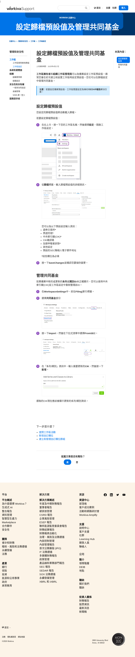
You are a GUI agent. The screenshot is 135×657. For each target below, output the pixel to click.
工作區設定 (42, 41)
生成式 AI (7, 507)
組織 (11, 74)
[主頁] (20, 8)
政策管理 (44, 559)
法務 (4, 554)
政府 (4, 582)
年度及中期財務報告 (50, 503)
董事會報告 (45, 507)
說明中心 (84, 528)
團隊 (4, 539)
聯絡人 (83, 546)
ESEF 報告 (45, 522)
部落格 (83, 503)
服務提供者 (14, 99)
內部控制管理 (46, 541)
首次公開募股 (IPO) (50, 548)
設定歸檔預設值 (122, 60)
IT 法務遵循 (45, 552)
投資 (4, 574)
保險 (4, 570)
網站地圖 (21, 637)
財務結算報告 (46, 529)
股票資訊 (84, 604)
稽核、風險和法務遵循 (14, 546)
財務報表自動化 (48, 533)
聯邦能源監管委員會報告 (53, 526)
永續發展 (7, 550)
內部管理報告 (46, 544)
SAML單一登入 (19, 95)
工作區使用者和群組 (21, 63)
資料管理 (7, 515)
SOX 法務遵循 (47, 574)
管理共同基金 (122, 66)
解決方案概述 (46, 500)
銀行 (4, 567)
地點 (81, 570)
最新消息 (84, 608)
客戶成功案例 (86, 507)
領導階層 (84, 563)
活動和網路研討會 (89, 511)
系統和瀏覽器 (15, 70)
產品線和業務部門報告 (51, 563)
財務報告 (84, 600)
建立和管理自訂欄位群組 (52, 439)
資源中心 (84, 500)
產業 (4, 563)
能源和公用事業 (11, 578)
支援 (81, 524)
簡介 (81, 559)
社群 (81, 535)
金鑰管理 (16, 91)
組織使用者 (17, 77)
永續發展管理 (46, 578)
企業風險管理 (46, 518)
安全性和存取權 (16, 84)
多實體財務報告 (48, 555)
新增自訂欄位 (46, 435)
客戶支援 (84, 531)
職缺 (81, 580)
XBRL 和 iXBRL (48, 581)
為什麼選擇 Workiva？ (14, 503)
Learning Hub (87, 539)
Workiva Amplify (88, 515)
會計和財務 (8, 542)
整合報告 (7, 511)
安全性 (5, 529)
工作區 (33, 41)
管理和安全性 (23, 41)
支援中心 (12, 41)
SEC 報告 (44, 566)
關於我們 (84, 583)
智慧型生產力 (9, 518)
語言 (99, 8)
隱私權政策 (11, 637)
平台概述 (7, 500)
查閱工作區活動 (47, 432)
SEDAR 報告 (46, 570)
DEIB (82, 567)
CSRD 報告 (45, 515)
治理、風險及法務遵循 (51, 537)
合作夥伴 (7, 526)
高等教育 (7, 585)
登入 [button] (123, 7)
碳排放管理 (45, 511)
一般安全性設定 (19, 88)
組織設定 (16, 81)
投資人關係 (85, 597)
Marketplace (9, 522)
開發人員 (84, 542)
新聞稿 (83, 611)
